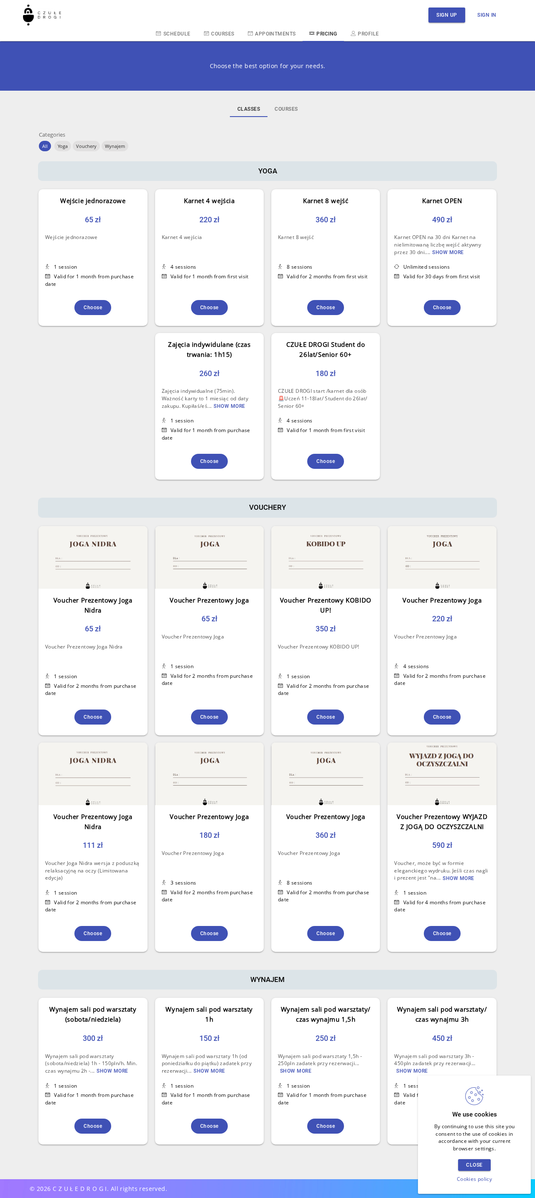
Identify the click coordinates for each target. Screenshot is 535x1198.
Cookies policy (474, 1179)
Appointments (275, 34)
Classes (248, 109)
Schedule (177, 34)
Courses (222, 34)
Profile (368, 34)
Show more (448, 252)
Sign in (487, 15)
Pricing (326, 34)
